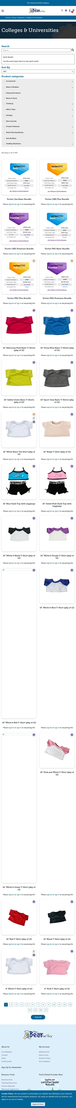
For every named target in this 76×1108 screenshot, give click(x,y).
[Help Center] (66, 10)
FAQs (3, 1058)
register (11, 204)
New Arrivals (11, 121)
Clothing (9, 103)
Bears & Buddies (12, 87)
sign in (19, 204)
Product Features (13, 126)
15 (35, 1010)
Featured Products (13, 93)
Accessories (11, 81)
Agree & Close (38, 1104)
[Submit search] (73, 50)
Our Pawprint (6, 1052)
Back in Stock (11, 98)
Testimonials (6, 1061)
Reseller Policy (44, 1058)
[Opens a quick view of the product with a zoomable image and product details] (19, 177)
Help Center (43, 1055)
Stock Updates (44, 1061)
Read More (28, 1099)
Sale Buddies (11, 138)
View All (38, 1017)
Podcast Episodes (8, 1086)
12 (65, 1005)
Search (5, 46)
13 (70, 1005)
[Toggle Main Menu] (13, 11)
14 (30, 1010)
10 (54, 1005)
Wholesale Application (10, 1089)
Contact (4, 1055)
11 (59, 1005)
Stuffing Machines (13, 144)
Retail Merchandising (14, 132)
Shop (14, 18)
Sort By (5, 67)
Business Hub (6, 1080)
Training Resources (9, 1083)
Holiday (9, 115)
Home (8, 18)
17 (46, 1010)
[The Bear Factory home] (37, 10)
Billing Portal (44, 1052)
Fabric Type (10, 109)
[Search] (62, 10)
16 (41, 1010)
